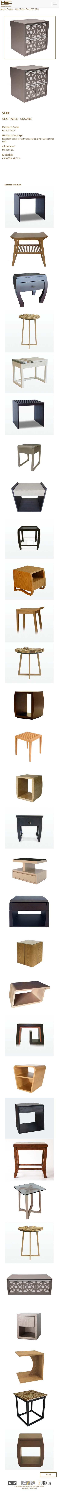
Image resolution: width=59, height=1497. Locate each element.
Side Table (19, 9)
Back (48, 1474)
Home (2, 9)
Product (10, 9)
